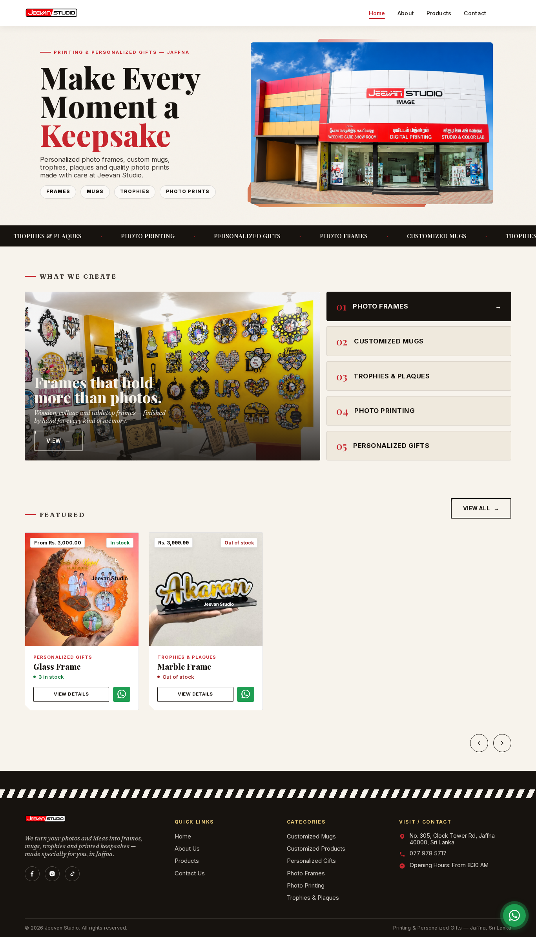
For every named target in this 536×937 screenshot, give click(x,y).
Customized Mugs (311, 836)
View (58, 441)
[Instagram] (52, 873)
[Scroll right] (502, 743)
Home (377, 13)
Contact (475, 13)
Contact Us (190, 873)
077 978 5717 (428, 853)
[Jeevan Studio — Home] (51, 13)
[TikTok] (72, 873)
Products (439, 13)
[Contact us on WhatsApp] (121, 694)
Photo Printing (306, 885)
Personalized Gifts (311, 860)
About (405, 13)
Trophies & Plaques (313, 897)
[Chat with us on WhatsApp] (514, 915)
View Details (71, 694)
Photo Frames (306, 873)
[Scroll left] (479, 743)
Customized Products (316, 848)
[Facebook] (32, 873)
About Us (187, 848)
